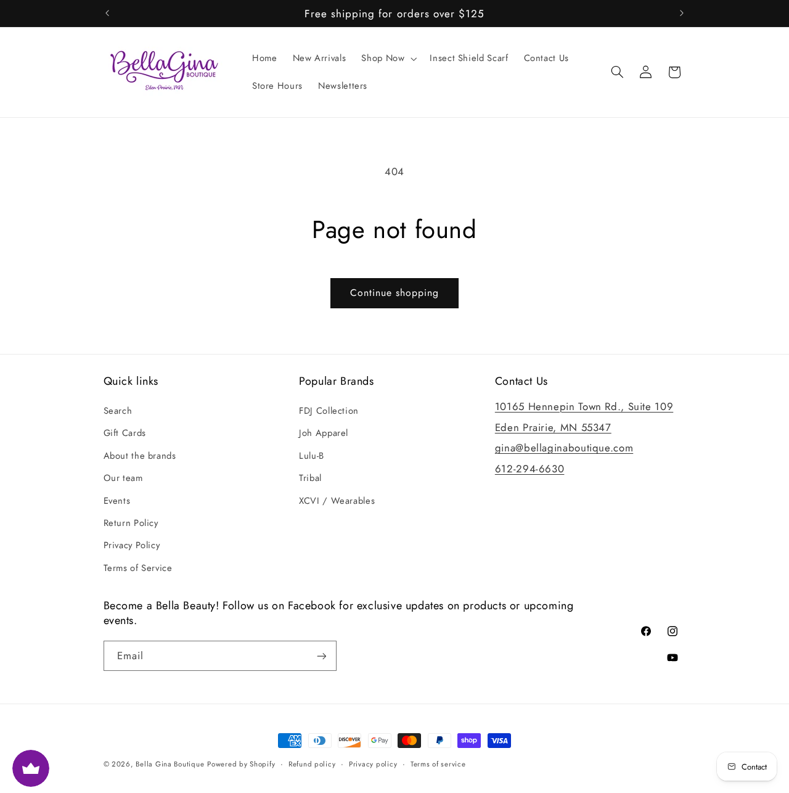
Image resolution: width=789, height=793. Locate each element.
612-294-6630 (530, 468)
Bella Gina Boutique (170, 764)
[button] (388, 58)
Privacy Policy (132, 545)
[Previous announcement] (107, 13)
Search (118, 410)
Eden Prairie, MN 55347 (553, 427)
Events (117, 500)
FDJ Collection (329, 410)
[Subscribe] (321, 656)
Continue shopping (394, 293)
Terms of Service (138, 568)
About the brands (140, 455)
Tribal (310, 478)
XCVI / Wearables (337, 500)
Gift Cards (125, 433)
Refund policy (312, 764)
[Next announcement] (681, 13)
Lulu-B (311, 455)
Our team (123, 478)
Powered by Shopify (241, 764)
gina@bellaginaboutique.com (564, 447)
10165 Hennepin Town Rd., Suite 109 (584, 406)
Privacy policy (373, 764)
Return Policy (131, 523)
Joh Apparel (323, 433)
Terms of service (438, 764)
